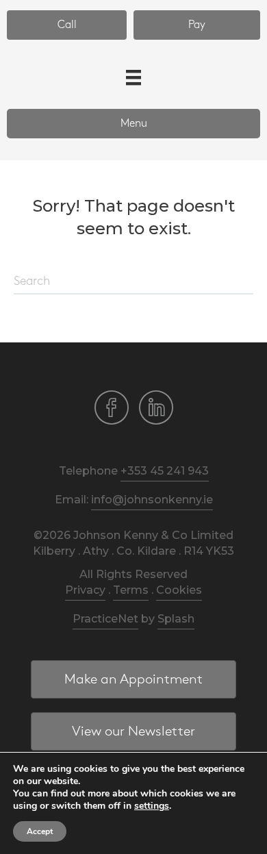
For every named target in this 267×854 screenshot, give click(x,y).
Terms (131, 589)
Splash (175, 618)
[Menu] (133, 77)
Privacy (85, 589)
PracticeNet (105, 618)
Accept (40, 831)
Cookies (179, 589)
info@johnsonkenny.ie (152, 499)
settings (151, 806)
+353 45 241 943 (164, 470)
